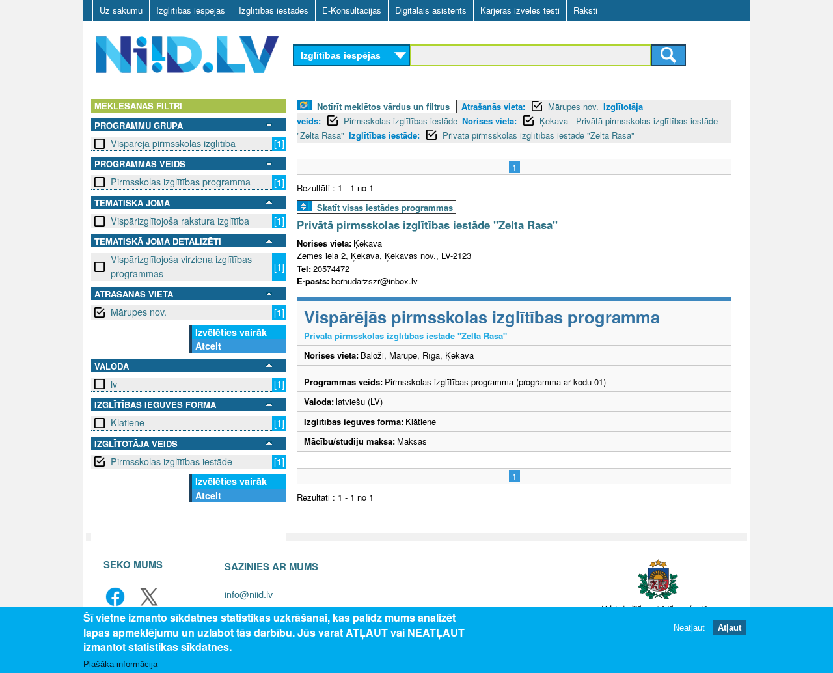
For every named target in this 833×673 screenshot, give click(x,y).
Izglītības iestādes (273, 10)
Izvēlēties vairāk (231, 331)
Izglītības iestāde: (384, 135)
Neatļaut (689, 627)
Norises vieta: (489, 121)
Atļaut (729, 627)
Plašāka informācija (120, 664)
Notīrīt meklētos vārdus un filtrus (383, 106)
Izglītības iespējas (190, 10)
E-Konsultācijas (351, 10)
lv (114, 384)
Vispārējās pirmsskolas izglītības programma (482, 317)
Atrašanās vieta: (493, 106)
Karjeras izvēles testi (520, 10)
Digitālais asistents (431, 10)
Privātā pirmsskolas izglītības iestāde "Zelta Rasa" (539, 135)
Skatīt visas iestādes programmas (385, 207)
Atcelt (208, 345)
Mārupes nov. (139, 311)
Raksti (585, 10)
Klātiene (127, 422)
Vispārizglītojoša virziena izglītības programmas (181, 266)
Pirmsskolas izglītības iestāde (171, 461)
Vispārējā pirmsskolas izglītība (173, 143)
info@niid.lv (249, 594)
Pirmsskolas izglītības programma (181, 181)
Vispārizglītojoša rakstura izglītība (180, 220)
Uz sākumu (121, 10)
